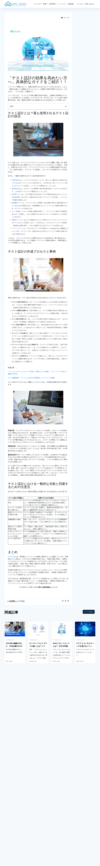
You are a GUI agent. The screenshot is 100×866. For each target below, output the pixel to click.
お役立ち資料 (56, 835)
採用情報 (71, 4)
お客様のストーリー (35, 831)
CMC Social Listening (59, 801)
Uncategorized (10, 640)
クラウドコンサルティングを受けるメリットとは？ (85, 646)
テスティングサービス (12, 806)
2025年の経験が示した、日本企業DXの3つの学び (14, 646)
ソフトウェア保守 (11, 799)
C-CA (53, 813)
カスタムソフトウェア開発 (14, 795)
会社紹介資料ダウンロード (14, 835)
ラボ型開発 (79, 799)
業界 (29, 835)
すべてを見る (88, 612)
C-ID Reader (56, 809)
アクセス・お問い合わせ (85, 4)
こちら (53, 587)
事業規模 (31, 839)
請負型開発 (79, 795)
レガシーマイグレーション (14, 802)
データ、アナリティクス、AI (38, 804)
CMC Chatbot (56, 805)
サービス (37, 4)
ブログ (53, 831)
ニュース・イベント (58, 839)
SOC (53, 817)
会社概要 (8, 831)
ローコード (32, 815)
